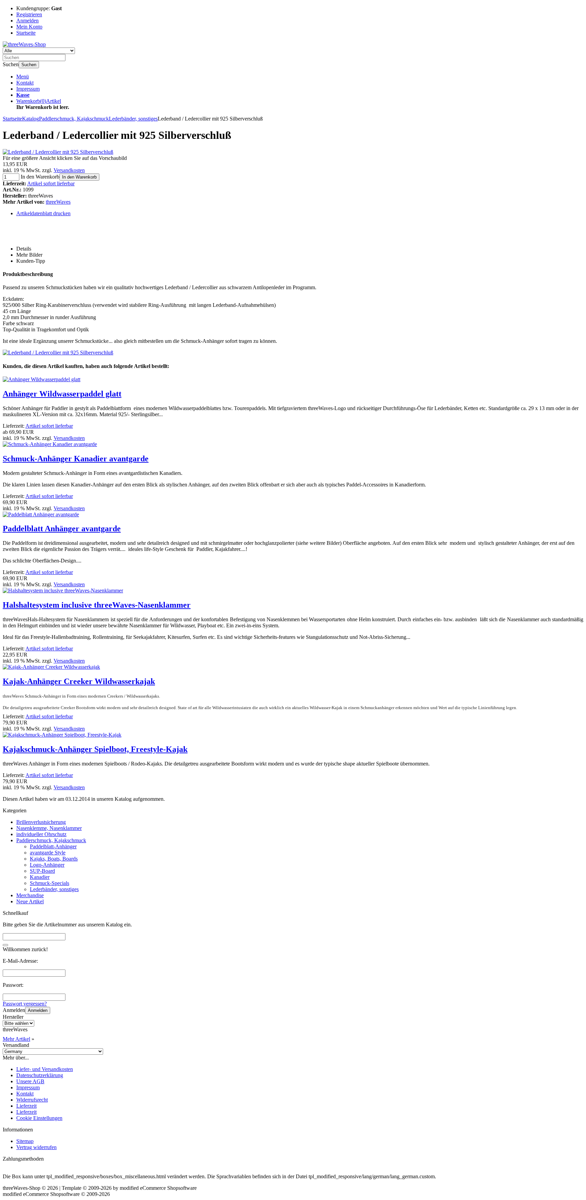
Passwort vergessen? (25, 1004)
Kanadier (40, 877)
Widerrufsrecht (32, 1100)
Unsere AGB (30, 1081)
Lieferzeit (26, 1106)
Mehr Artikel (16, 1039)
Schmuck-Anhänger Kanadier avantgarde (76, 458)
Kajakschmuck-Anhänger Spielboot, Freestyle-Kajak (95, 749)
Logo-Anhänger (47, 865)
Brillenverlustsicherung (41, 822)
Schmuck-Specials (49, 883)
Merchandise (30, 895)
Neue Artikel (30, 901)
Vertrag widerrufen (36, 1147)
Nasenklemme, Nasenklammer (49, 828)
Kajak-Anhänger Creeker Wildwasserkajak (79, 681)
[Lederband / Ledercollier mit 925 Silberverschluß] (58, 152)
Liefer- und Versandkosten (44, 1069)
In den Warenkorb (79, 177)
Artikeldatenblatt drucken (43, 213)
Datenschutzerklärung (39, 1075)
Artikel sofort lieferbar (51, 183)
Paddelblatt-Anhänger (53, 846)
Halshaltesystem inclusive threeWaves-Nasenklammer (97, 605)
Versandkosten (69, 170)
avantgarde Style (47, 852)
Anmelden (37, 1010)
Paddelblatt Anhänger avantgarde (62, 528)
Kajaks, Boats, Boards (54, 859)
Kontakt (25, 83)
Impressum (28, 89)
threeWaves (58, 202)
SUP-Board (42, 871)
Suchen (28, 64)
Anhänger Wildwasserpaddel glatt (62, 393)
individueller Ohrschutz (41, 834)
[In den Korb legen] (5, 945)
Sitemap (25, 1141)
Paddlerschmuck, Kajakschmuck (51, 840)
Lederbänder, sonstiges (54, 889)
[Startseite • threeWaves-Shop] (24, 44)
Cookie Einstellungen (39, 1118)
